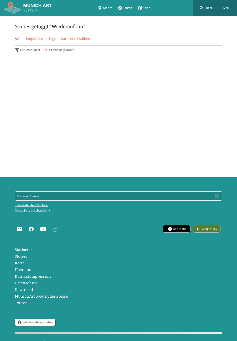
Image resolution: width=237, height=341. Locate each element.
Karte (146, 8)
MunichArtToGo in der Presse (41, 296)
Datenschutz (26, 283)
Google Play (209, 229)
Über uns (23, 269)
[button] (206, 7)
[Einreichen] (217, 196)
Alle (18, 38)
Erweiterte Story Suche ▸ (31, 205)
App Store (179, 229)
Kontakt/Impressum (33, 276)
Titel (44, 50)
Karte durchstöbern (76, 38)
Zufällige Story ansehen (38, 322)
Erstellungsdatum (62, 50)
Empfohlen (34, 38)
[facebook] (31, 228)
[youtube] (43, 228)
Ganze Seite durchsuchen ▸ (33, 210)
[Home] (27, 8)
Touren (127, 8)
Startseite (23, 250)
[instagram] (55, 228)
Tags (52, 38)
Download (24, 289)
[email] (19, 228)
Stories (107, 8)
